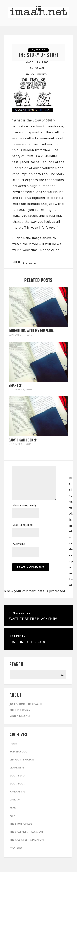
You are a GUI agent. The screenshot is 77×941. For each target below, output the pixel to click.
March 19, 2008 (37, 62)
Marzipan (16, 799)
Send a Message (20, 716)
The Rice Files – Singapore (27, 839)
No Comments (37, 74)
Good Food (17, 783)
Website (18, 544)
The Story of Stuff (38, 55)
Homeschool (38, 50)
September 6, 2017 (20, 335)
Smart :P (15, 385)
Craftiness (17, 767)
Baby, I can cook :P (23, 440)
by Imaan (37, 68)
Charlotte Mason (22, 759)
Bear (13, 807)
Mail (23, 525)
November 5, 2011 (20, 444)
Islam (13, 743)
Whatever (16, 847)
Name (24, 505)
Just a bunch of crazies (26, 704)
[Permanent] (39, 326)
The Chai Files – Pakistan (26, 831)
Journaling (17, 791)
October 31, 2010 (20, 389)
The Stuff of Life (21, 823)
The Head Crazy (20, 710)
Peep (12, 815)
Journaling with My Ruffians (31, 331)
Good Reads (18, 775)
